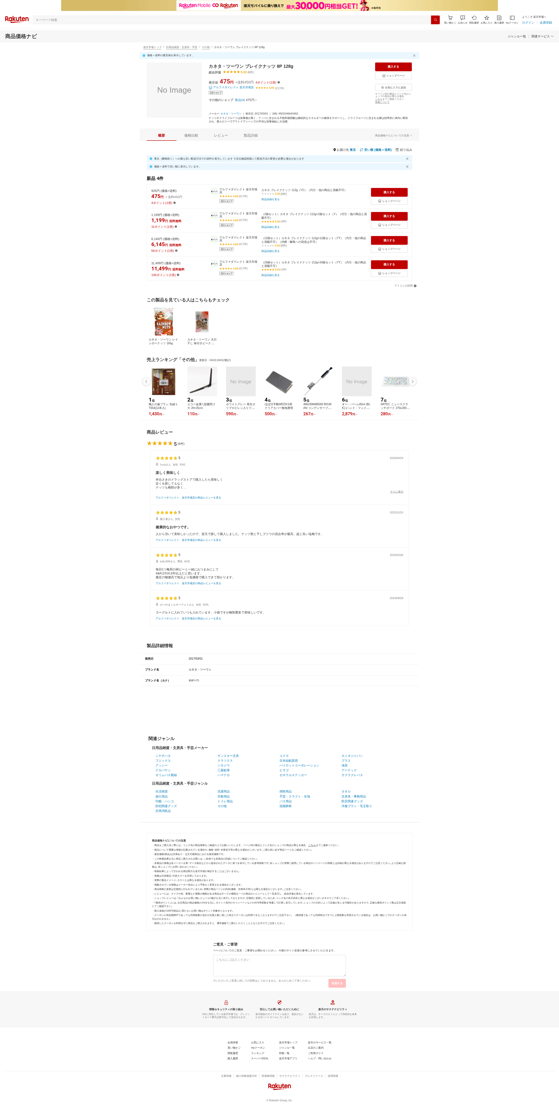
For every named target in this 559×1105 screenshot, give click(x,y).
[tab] (161, 135)
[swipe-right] (412, 381)
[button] (463, 19)
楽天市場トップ (152, 47)
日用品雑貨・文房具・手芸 (181, 47)
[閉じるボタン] (415, 55)
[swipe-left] (146, 381)
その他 (206, 47)
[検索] (435, 20)
